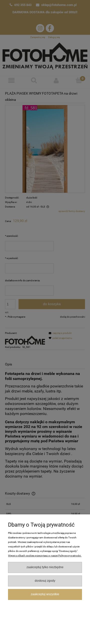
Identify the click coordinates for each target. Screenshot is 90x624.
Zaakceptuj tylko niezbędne (45, 567)
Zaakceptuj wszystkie (45, 594)
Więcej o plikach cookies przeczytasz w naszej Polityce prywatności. (45, 555)
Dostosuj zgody (45, 580)
